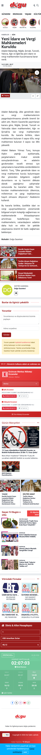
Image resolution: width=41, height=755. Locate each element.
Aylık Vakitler (7, 693)
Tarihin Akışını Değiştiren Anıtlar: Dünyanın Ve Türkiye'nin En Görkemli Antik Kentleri (31, 500)
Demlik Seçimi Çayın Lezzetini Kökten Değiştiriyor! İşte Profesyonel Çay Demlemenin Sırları (9, 500)
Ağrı (13, 35)
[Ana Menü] (2, 5)
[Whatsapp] (28, 703)
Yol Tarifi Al (23, 396)
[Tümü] (38, 579)
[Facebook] (12, 703)
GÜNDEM (6, 14)
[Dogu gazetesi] (19, 5)
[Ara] (37, 5)
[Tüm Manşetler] (38, 423)
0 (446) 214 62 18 (10, 396)
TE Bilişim (26, 742)
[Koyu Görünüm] (34, 5)
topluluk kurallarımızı (23, 342)
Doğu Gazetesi (20, 288)
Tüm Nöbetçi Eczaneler (21, 414)
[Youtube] (24, 703)
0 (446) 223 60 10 (10, 408)
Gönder (6, 335)
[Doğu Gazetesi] (7, 290)
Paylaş (6, 96)
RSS (7, 735)
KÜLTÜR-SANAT (29, 494)
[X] (16, 703)
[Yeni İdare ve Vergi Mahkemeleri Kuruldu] (20, 81)
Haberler (5, 35)
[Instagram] (20, 703)
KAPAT (25, 752)
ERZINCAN (17, 14)
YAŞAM (28, 14)
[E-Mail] (16, 293)
